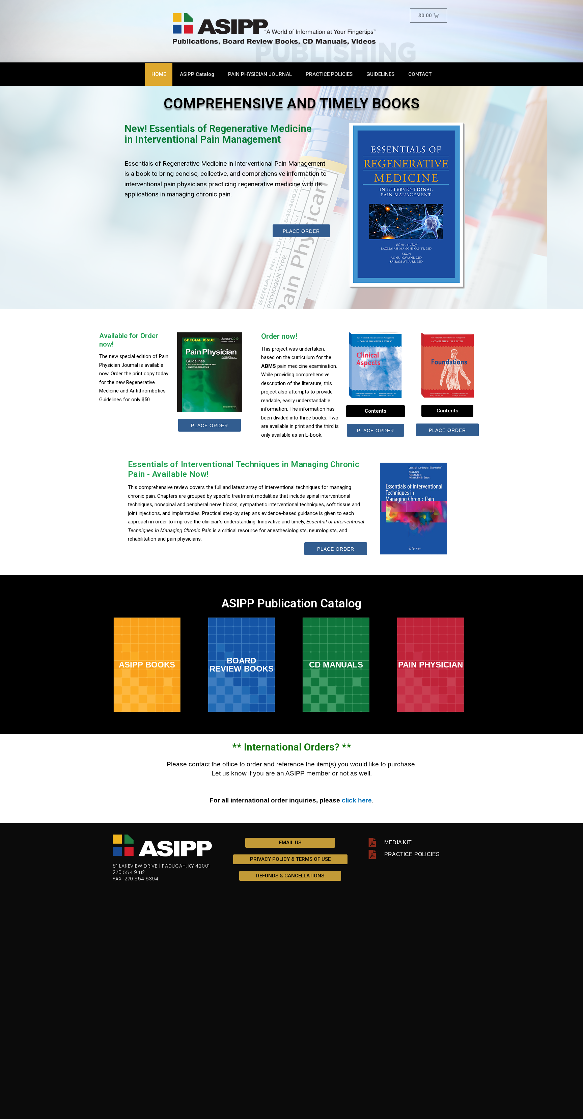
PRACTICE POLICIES (329, 74)
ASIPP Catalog (197, 74)
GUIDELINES (380, 74)
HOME (158, 74)
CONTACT (420, 74)
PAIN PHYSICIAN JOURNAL (260, 74)
